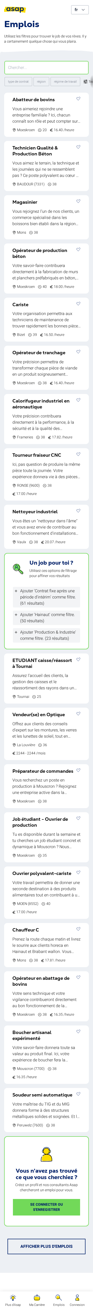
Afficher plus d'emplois (46, 1246)
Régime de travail (65, 81)
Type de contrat (18, 81)
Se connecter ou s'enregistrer (46, 1207)
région (41, 81)
